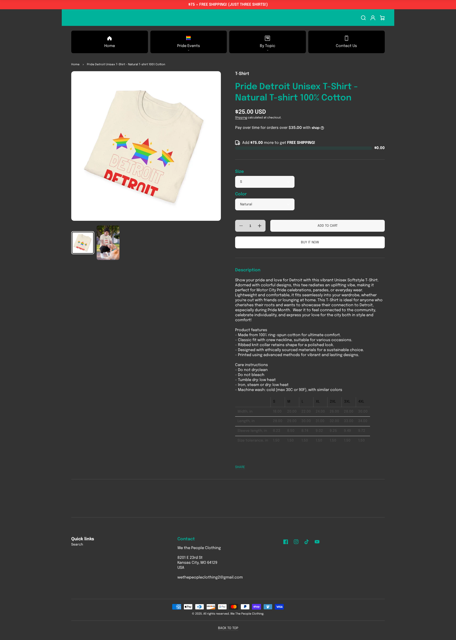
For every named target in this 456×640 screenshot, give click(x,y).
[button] (188, 42)
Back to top (228, 628)
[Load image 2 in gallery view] (108, 243)
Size (239, 171)
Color (241, 194)
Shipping (241, 117)
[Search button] (363, 18)
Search (77, 544)
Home (75, 64)
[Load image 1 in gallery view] (82, 242)
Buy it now (310, 242)
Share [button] (240, 467)
